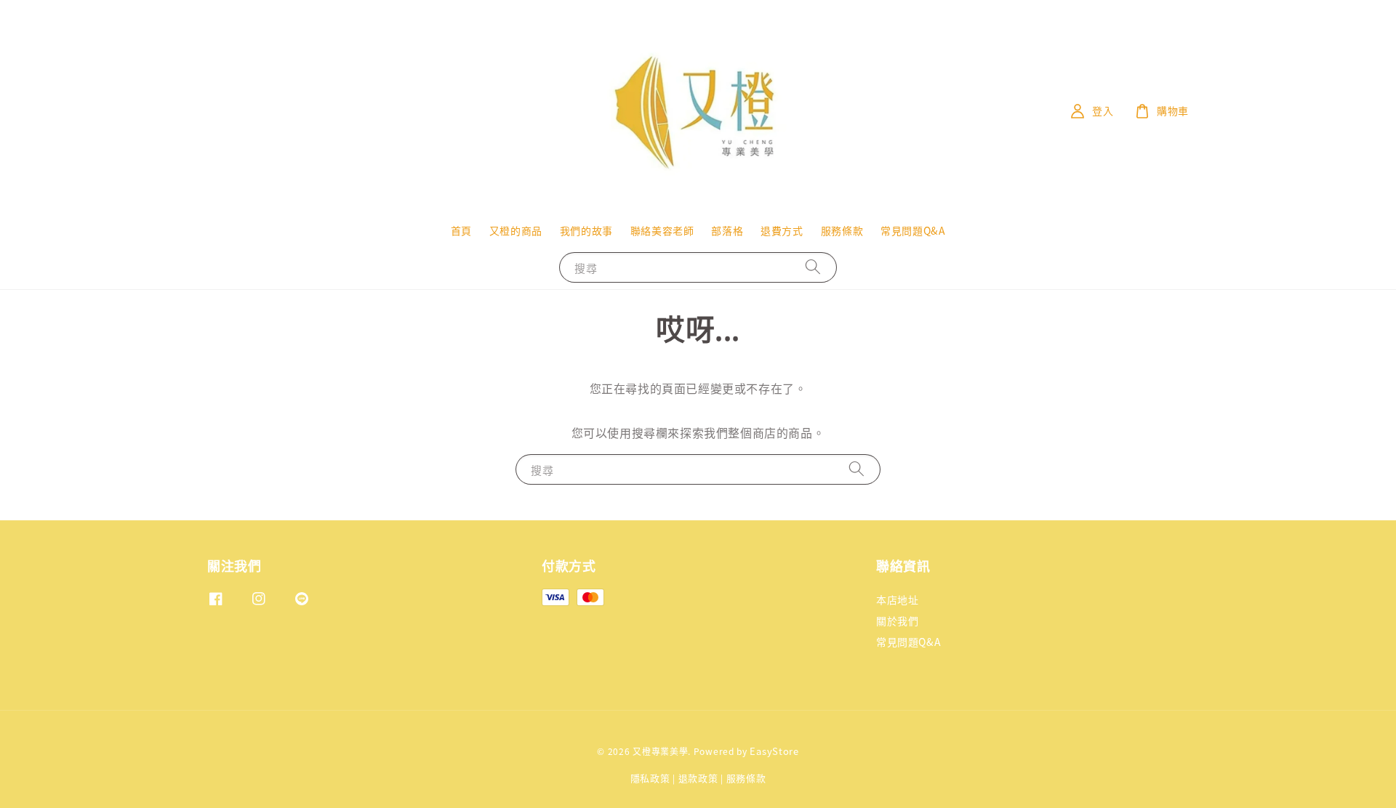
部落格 (727, 230)
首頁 (461, 230)
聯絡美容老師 (662, 230)
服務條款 (842, 230)
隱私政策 (650, 778)
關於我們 (897, 620)
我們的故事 (586, 230)
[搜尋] (813, 267)
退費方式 (782, 230)
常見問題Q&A (912, 230)
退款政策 (698, 778)
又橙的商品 (515, 230)
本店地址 (897, 600)
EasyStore (774, 751)
